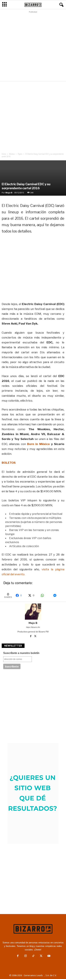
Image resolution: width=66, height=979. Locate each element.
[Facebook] (31, 636)
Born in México (38, 444)
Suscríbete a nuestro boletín (21, 653)
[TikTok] (33, 956)
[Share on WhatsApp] (45, 595)
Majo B (8, 192)
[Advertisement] (33, 47)
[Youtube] (48, 956)
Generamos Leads (33, 975)
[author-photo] (33, 611)
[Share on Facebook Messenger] (58, 595)
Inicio (4, 154)
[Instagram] (25, 956)
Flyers (20, 154)
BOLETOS (9, 462)
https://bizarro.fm (33, 627)
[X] (35, 636)
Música (12, 154)
